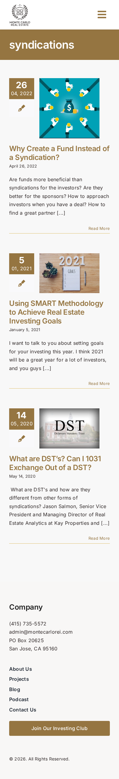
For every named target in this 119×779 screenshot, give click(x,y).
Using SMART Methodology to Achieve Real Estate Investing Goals (56, 312)
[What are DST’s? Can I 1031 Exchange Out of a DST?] (69, 428)
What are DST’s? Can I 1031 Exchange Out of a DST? (55, 463)
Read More (99, 228)
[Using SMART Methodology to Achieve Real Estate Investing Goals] (69, 273)
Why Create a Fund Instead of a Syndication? (59, 153)
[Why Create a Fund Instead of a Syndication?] (69, 108)
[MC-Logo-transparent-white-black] (20, 5)
